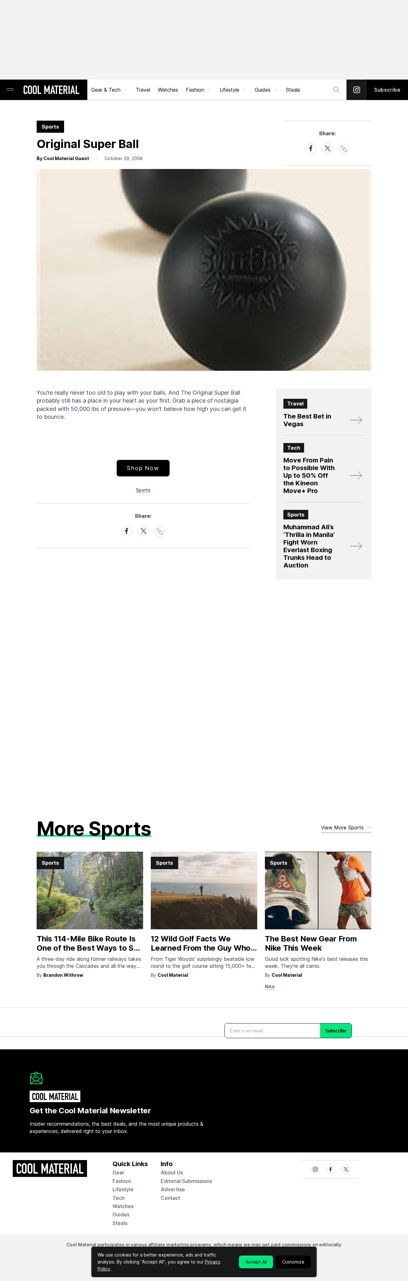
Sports (143, 490)
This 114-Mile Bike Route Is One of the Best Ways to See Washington (90, 948)
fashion (122, 1181)
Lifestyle (229, 90)
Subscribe (387, 90)
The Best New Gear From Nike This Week (311, 943)
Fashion (195, 90)
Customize (293, 1261)
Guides (263, 90)
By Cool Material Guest (63, 158)
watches (123, 1206)
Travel (143, 90)
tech (119, 1198)
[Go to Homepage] (51, 90)
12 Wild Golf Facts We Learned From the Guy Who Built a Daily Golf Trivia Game (203, 948)
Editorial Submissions (186, 1181)
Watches (168, 90)
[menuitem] (109, 90)
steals (293, 90)
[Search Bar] (336, 90)
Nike (270, 986)
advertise (173, 1189)
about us (172, 1172)
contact (170, 1198)
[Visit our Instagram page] (357, 90)
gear (118, 1172)
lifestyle (123, 1189)
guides (121, 1214)
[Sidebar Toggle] (10, 89)
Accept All (256, 1261)
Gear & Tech (105, 90)
